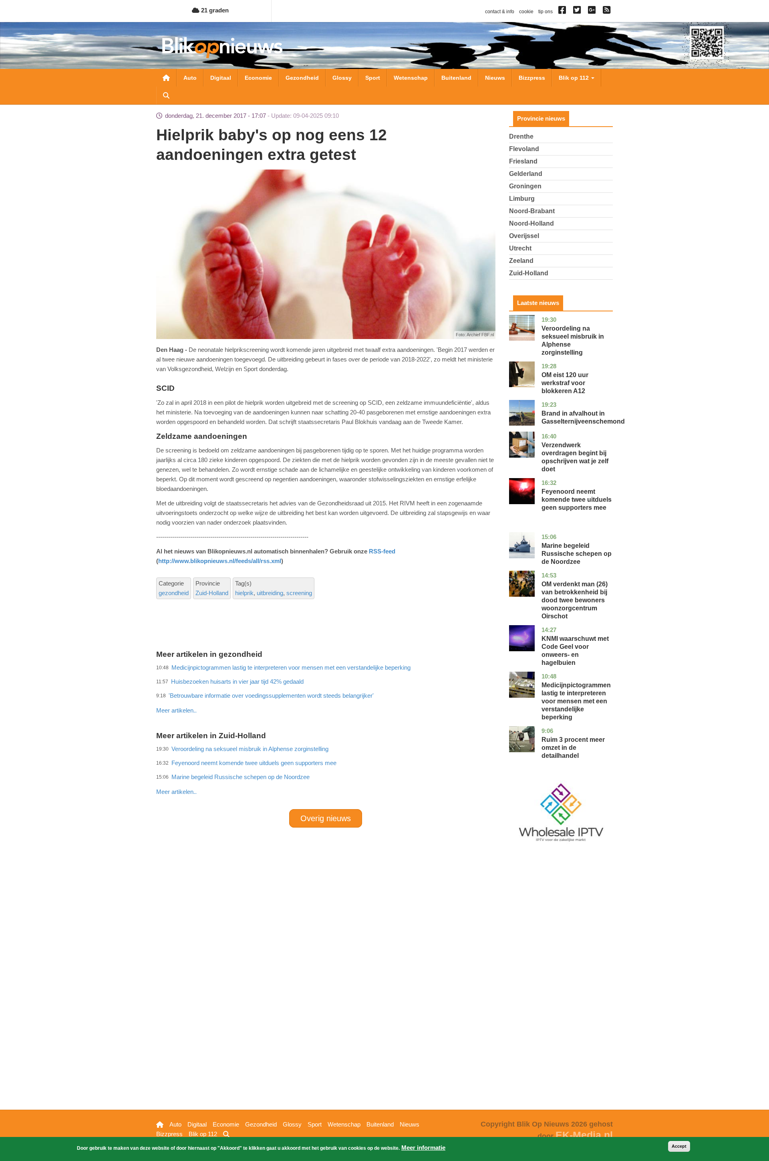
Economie (258, 78)
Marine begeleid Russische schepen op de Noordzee (240, 776)
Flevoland (524, 148)
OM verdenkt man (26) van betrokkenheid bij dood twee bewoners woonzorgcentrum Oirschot (575, 600)
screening (299, 593)
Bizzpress (532, 78)
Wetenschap (411, 78)
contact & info (499, 11)
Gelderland (525, 173)
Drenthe (521, 136)
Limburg (522, 198)
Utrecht (520, 248)
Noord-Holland (531, 223)
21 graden (214, 10)
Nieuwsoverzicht (166, 78)
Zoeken (166, 95)
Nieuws (495, 78)
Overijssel (524, 235)
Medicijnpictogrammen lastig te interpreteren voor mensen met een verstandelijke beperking (576, 701)
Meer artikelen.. (176, 710)
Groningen (525, 186)
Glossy (342, 78)
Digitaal (220, 78)
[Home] (222, 47)
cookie (526, 11)
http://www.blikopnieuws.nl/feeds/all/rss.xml (219, 560)
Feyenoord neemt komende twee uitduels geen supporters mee (577, 499)
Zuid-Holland (211, 593)
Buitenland (456, 78)
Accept (679, 1146)
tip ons (545, 11)
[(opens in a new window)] (563, 11)
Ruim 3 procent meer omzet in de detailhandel (573, 747)
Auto (190, 78)
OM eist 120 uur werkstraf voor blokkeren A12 (565, 383)
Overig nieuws (325, 818)
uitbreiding (270, 593)
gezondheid (174, 593)
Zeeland (521, 260)
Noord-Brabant (532, 211)
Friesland (523, 161)
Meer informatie (423, 1147)
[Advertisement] (325, 693)
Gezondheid (302, 78)
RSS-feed (382, 551)
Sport (372, 78)
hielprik (244, 593)
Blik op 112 (574, 78)
